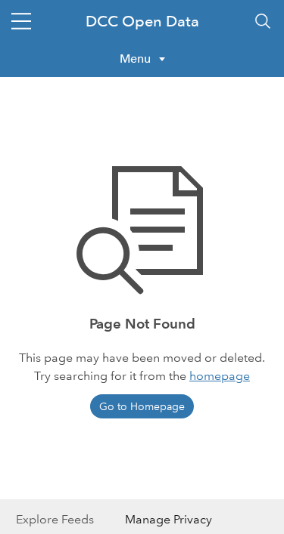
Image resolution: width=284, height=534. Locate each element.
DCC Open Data (142, 21)
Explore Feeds (55, 519)
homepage (219, 376)
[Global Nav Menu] (21, 21)
